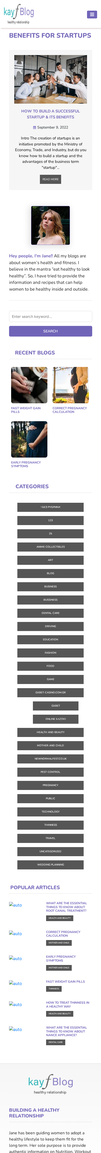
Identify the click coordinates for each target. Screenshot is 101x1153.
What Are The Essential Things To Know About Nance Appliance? (66, 1031)
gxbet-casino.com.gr (50, 692)
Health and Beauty (50, 732)
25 (50, 533)
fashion (50, 653)
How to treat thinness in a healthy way (67, 1004)
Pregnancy (50, 785)
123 (50, 520)
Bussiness (50, 600)
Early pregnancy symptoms (26, 464)
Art (50, 560)
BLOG (50, 573)
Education (50, 639)
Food (50, 666)
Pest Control (50, 772)
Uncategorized (50, 851)
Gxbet (56, 706)
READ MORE (50, 179)
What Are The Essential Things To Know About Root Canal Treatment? (66, 907)
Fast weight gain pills (26, 410)
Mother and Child (50, 745)
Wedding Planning (50, 865)
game (50, 679)
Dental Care (51, 613)
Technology (51, 812)
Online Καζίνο (56, 719)
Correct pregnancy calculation (70, 410)
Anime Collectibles (51, 547)
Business (50, 586)
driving (50, 626)
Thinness (50, 825)
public (50, 798)
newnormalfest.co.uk (51, 759)
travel (50, 838)
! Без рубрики (50, 507)
